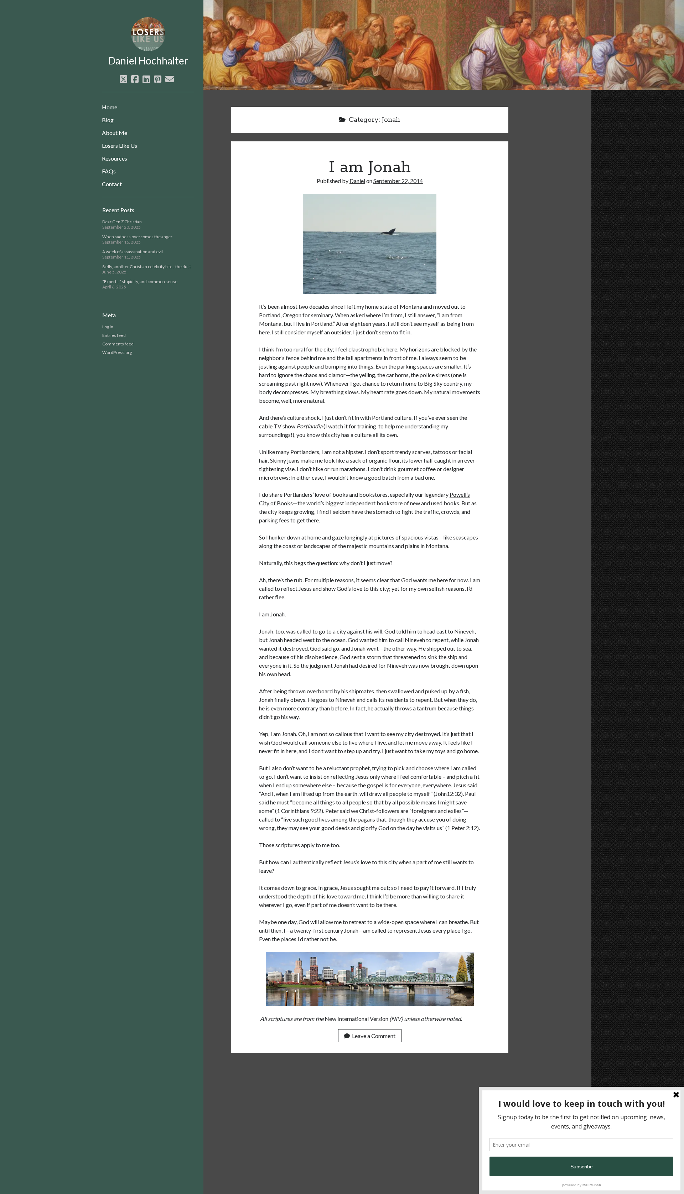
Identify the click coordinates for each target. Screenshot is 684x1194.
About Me (114, 132)
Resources (114, 158)
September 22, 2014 (398, 180)
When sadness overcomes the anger (137, 236)
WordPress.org (117, 352)
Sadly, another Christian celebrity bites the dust (146, 266)
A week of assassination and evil (132, 251)
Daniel (357, 180)
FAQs (109, 171)
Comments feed (118, 343)
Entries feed (114, 335)
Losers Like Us (119, 145)
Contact (112, 184)
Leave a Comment (373, 1035)
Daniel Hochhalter (148, 60)
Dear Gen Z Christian (122, 221)
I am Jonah (370, 167)
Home (109, 107)
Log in (107, 326)
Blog (108, 119)
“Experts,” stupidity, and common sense (139, 281)
